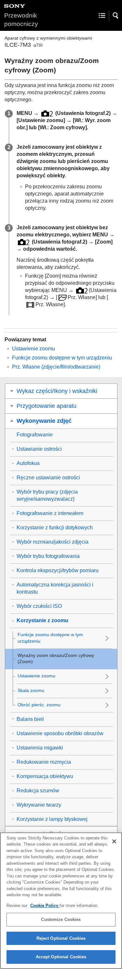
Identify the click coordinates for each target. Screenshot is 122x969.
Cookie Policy (45, 905)
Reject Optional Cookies (61, 938)
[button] (115, 15)
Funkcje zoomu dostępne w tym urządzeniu (62, 357)
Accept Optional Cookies (61, 956)
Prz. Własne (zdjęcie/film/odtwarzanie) (56, 367)
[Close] (114, 841)
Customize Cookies (61, 919)
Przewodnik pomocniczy (21, 19)
